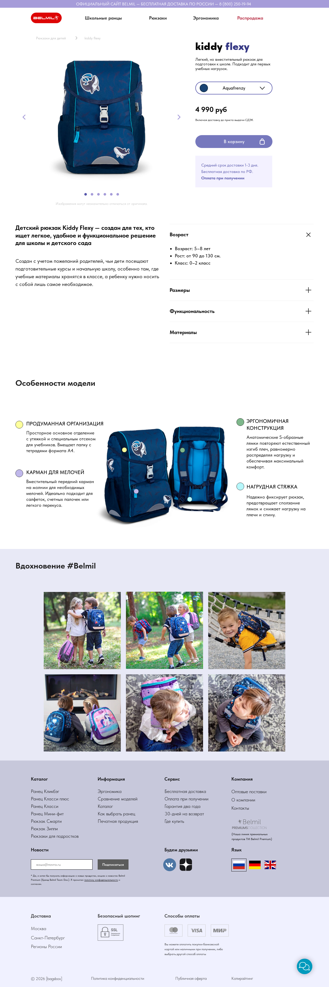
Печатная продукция (118, 821)
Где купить (174, 821)
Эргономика (110, 791)
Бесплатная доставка (185, 791)
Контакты (240, 808)
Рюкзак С (40, 821)
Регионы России (46, 946)
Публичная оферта (191, 978)
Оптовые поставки (249, 791)
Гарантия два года (182, 806)
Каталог (105, 806)
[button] (158, 18)
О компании (243, 799)
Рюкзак (39, 828)
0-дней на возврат (185, 813)
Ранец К (39, 798)
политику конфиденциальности (101, 879)
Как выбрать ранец (116, 813)
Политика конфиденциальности (117, 978)
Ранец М (39, 813)
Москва (38, 928)
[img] (185, 864)
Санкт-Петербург (48, 937)
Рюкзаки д (41, 836)
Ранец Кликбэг (45, 791)
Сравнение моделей (118, 798)
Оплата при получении (186, 798)
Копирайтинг (242, 978)
